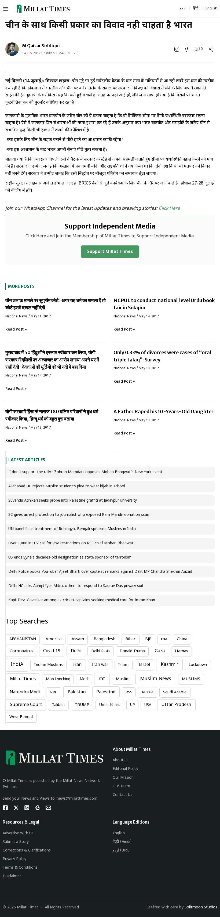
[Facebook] (5, 807)
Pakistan (77, 692)
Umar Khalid (109, 705)
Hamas (181, 651)
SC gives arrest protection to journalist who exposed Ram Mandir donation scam (79, 514)
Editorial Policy (125, 768)
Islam (123, 665)
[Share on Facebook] (187, 49)
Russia (147, 692)
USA (147, 705)
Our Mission (123, 777)
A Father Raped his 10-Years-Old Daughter (163, 411)
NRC (53, 692)
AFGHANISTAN (22, 639)
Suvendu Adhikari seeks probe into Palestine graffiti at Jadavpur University (72, 500)
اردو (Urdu (121, 850)
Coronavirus (21, 651)
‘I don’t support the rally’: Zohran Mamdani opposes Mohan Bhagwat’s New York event (85, 472)
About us (121, 760)
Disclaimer (12, 876)
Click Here (169, 209)
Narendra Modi (25, 692)
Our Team (121, 786)
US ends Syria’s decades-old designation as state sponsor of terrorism (69, 557)
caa (164, 639)
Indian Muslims (48, 665)
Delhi (76, 651)
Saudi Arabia (174, 692)
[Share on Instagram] (177, 49)
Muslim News (155, 679)
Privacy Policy (14, 859)
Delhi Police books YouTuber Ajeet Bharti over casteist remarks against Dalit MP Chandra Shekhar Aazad (100, 571)
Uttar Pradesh (176, 705)
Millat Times (23, 679)
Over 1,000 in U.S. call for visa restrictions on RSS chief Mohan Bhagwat (70, 543)
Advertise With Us (18, 833)
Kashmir (169, 665)
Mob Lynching (58, 679)
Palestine (105, 692)
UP (132, 705)
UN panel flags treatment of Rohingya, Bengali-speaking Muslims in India (72, 529)
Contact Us (122, 795)
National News (16, 316)
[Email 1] (48, 807)
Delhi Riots (100, 651)
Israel (144, 665)
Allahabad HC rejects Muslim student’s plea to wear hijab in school (66, 486)
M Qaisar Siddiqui (41, 45)
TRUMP (82, 705)
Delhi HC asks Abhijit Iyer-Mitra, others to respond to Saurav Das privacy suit (76, 586)
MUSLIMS (191, 679)
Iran (77, 665)
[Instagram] (27, 807)
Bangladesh (104, 639)
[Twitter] (16, 807)
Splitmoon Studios (201, 907)
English (119, 833)
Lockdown (198, 665)
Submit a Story (16, 841)
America (53, 639)
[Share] (211, 49)
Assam (78, 639)
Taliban (58, 705)
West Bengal (21, 717)
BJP (148, 639)
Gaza (160, 651)
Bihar (130, 639)
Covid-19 (51, 651)
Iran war (100, 665)
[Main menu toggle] (7, 9)
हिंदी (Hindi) (122, 841)
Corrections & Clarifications (27, 850)
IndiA (16, 664)
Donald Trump (132, 651)
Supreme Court (26, 705)
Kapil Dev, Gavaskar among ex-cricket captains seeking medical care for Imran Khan (81, 600)
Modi (84, 679)
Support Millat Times (110, 252)
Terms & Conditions (20, 867)
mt (102, 679)
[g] (37, 807)
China (182, 639)
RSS (129, 692)
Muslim (123, 679)
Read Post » (16, 329)
